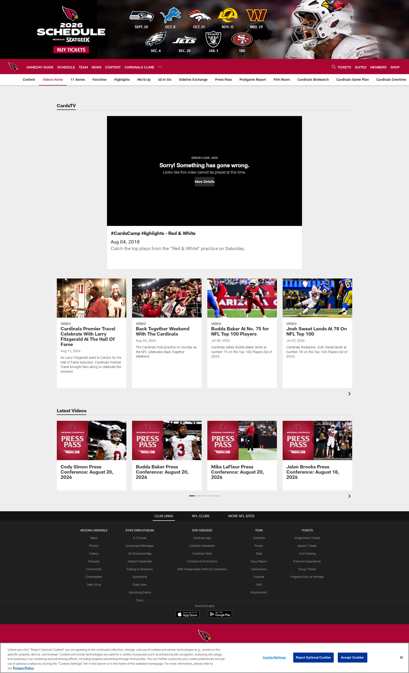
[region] (204, 658)
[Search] (334, 66)
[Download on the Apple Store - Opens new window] (187, 615)
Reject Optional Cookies (313, 657)
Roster (259, 545)
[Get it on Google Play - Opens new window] (220, 616)
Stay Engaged (202, 530)
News (93, 537)
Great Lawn (140, 584)
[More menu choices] (160, 67)
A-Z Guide (139, 537)
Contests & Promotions (202, 561)
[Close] (401, 657)
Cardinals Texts (202, 553)
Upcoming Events (140, 592)
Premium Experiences (307, 561)
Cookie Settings (274, 657)
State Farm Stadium (139, 530)
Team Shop (94, 584)
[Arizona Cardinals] (204, 636)
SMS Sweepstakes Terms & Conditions (202, 569)
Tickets (307, 530)
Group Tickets (307, 569)
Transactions (259, 569)
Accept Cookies (352, 657)
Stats (259, 553)
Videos (93, 553)
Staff (259, 584)
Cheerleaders (93, 576)
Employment (259, 592)
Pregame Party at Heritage (307, 576)
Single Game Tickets (307, 537)
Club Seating (307, 553)
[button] (204, 181)
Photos (93, 545)
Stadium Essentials (140, 561)
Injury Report (259, 561)
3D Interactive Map (139, 553)
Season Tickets (307, 545)
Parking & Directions (140, 569)
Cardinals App (202, 537)
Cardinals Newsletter (202, 545)
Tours (139, 600)
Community (94, 569)
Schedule (259, 537)
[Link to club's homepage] (13, 66)
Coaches (258, 576)
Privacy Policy (23, 668)
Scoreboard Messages (140, 545)
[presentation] (350, 394)
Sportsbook (139, 576)
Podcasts (94, 561)
